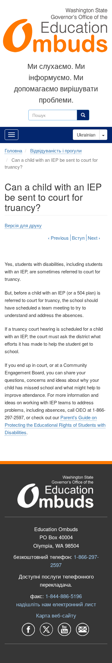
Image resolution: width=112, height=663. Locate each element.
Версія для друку (23, 225)
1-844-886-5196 (63, 596)
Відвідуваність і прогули (56, 150)
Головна (13, 150)
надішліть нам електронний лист (56, 604)
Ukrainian (86, 135)
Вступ (78, 237)
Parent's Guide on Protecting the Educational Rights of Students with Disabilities (55, 424)
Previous (58, 237)
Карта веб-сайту (56, 615)
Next (94, 237)
